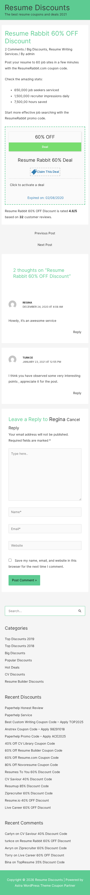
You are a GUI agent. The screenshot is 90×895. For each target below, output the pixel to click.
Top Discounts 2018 (19, 646)
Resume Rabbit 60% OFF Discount (45, 841)
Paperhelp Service (18, 715)
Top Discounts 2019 (19, 639)
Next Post (45, 245)
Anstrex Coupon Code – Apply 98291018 (35, 729)
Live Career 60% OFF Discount (28, 807)
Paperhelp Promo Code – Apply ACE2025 (35, 736)
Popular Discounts (18, 660)
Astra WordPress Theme (33, 885)
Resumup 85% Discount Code (27, 786)
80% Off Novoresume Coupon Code (31, 765)
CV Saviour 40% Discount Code (28, 779)
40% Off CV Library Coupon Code (30, 743)
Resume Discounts (37, 7)
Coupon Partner (63, 885)
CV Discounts (15, 674)
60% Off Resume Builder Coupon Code (33, 750)
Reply (77, 332)
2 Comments (14, 49)
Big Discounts (37, 49)
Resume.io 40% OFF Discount (27, 800)
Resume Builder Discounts (24, 681)
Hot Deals (12, 667)
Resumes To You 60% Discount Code (32, 772)
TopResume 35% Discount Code (41, 862)
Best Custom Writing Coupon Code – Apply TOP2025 (44, 722)
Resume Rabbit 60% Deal (45, 160)
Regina (57, 419)
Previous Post (45, 233)
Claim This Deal (48, 171)
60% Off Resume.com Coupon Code (32, 757)
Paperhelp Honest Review (24, 708)
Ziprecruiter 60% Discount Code (29, 793)
